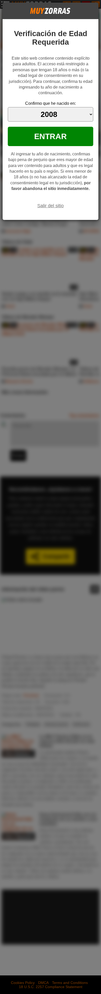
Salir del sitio (50, 205)
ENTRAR (50, 136)
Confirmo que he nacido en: (50, 103)
